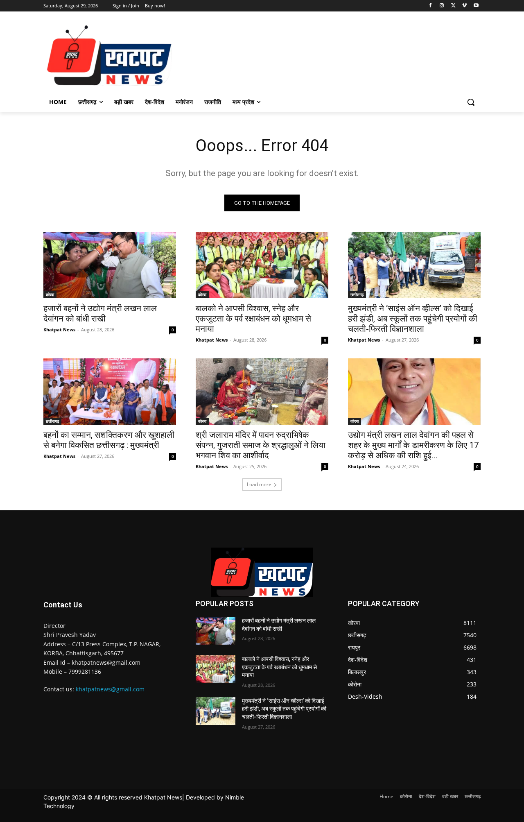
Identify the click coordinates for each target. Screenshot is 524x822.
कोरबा (50, 294)
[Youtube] (476, 6)
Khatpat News (59, 329)
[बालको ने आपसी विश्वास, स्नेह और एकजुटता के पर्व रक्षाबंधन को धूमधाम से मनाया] (262, 265)
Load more (259, 484)
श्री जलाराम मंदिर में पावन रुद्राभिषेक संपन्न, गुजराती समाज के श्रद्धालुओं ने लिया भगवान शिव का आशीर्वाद (260, 445)
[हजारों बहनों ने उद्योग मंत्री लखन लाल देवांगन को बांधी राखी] (109, 265)
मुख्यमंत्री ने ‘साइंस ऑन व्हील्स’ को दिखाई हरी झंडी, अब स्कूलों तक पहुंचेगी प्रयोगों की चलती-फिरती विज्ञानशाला (412, 318)
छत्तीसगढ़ (357, 294)
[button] (471, 102)
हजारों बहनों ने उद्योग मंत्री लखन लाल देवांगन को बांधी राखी (100, 313)
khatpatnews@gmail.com (110, 689)
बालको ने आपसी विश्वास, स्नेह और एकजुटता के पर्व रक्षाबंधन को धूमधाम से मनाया (253, 318)
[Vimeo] (464, 6)
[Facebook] (430, 6)
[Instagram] (442, 6)
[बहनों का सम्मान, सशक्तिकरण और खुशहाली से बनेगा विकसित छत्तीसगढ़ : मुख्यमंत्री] (109, 391)
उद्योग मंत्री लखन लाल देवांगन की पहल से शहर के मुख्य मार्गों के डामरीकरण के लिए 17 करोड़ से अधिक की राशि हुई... (413, 445)
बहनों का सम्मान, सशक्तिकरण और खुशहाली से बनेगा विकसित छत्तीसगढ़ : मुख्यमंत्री (108, 440)
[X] (453, 6)
